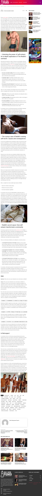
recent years (12, 64)
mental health (19, 401)
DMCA (40, 482)
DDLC (20, 398)
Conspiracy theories (5, 398)
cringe (14, 398)
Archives (2, 446)
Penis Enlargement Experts (14, 420)
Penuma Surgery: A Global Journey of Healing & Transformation (37, 31)
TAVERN (16, 407)
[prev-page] (29, 35)
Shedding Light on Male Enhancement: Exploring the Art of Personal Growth (7, 449)
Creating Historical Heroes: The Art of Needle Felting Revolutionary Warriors (21, 431)
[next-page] (31, 35)
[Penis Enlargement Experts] (2, 11)
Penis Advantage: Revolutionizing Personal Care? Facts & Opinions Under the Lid (20, 449)
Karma (10, 401)
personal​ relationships (11, 356)
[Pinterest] (15, 14)
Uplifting (14, 409)
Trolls (10, 409)
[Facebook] (9, 14)
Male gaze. (14, 401)
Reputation (17, 404)
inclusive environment (4, 165)
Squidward (7, 407)
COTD (11, 398)
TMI (7, 409)
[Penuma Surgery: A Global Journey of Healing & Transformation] (30, 31)
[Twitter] (12, 14)
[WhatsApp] (19, 14)
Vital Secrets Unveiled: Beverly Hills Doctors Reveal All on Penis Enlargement (7, 431)
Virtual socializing (4, 410)
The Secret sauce (22, 407)
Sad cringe (22, 404)
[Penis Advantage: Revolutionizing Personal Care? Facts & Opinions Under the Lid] (21, 442)
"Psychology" (6, 395)
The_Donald (3, 409)
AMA (20, 395)
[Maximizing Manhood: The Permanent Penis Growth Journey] (21, 457)
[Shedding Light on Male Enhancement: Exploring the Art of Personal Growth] (7, 442)
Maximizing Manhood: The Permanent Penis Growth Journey (37, 27)
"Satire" (11, 395)
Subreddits (12, 407)
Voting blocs (11, 410)
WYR (16, 410)
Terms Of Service (35, 482)
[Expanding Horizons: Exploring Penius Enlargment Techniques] (7, 457)
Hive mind (3, 401)
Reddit (13, 404)
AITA (15, 395)
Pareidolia (3, 404)
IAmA (6, 401)
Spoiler (2, 407)
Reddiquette (8, 404)
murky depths (5, 17)
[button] (40, 2)
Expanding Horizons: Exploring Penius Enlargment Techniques (36, 22)
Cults (17, 398)
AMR (23, 395)
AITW (18, 395)
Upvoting (18, 409)
